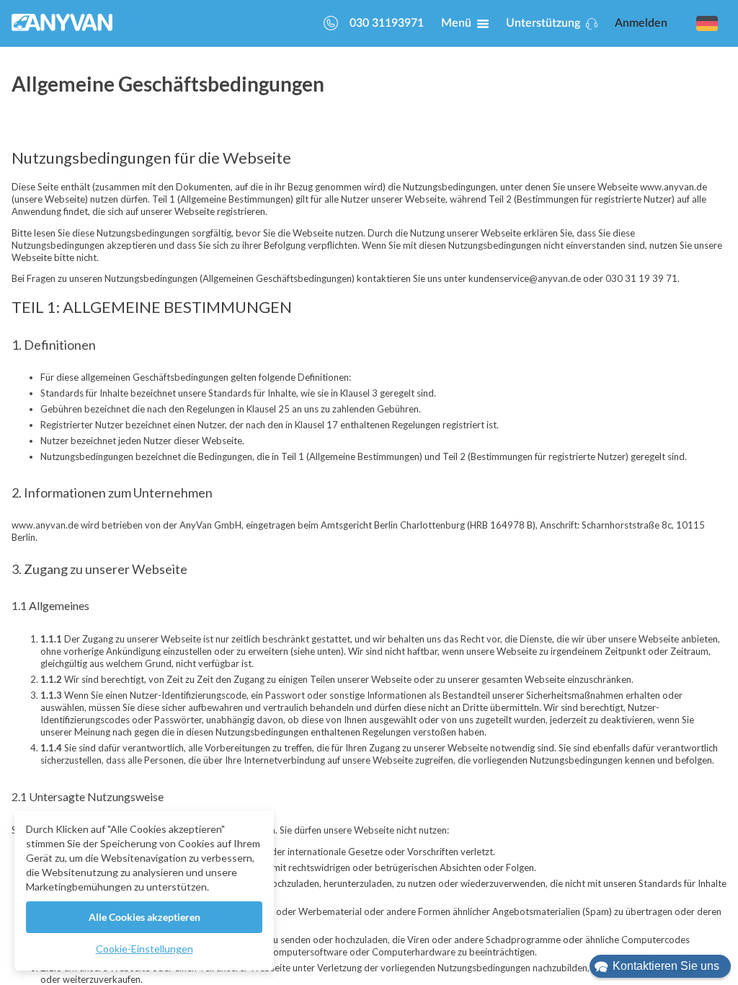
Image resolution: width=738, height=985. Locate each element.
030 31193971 (387, 23)
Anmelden (641, 23)
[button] (660, 966)
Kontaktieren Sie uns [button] (666, 966)
